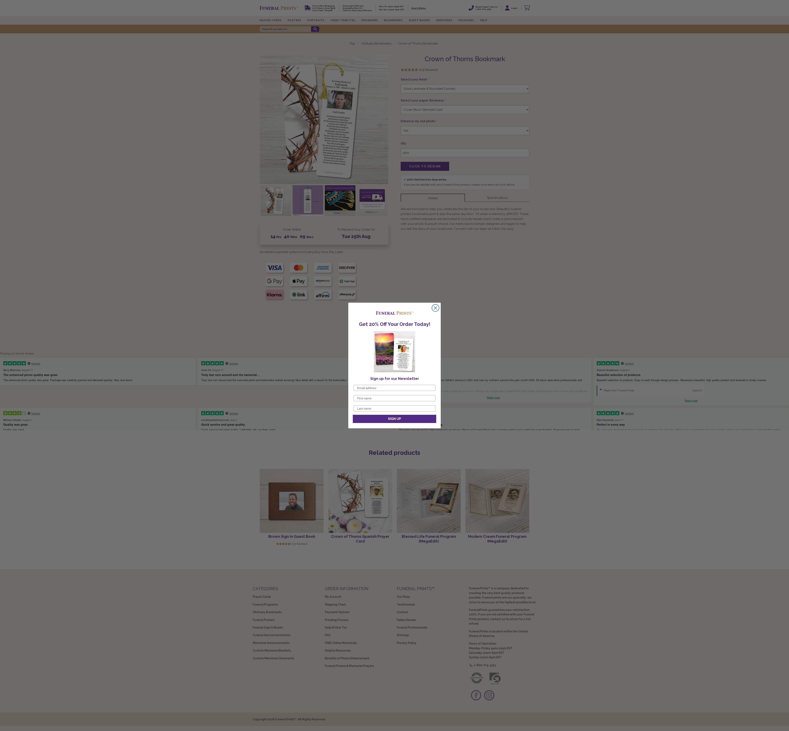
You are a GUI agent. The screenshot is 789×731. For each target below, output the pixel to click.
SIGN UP (394, 419)
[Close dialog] (435, 307)
